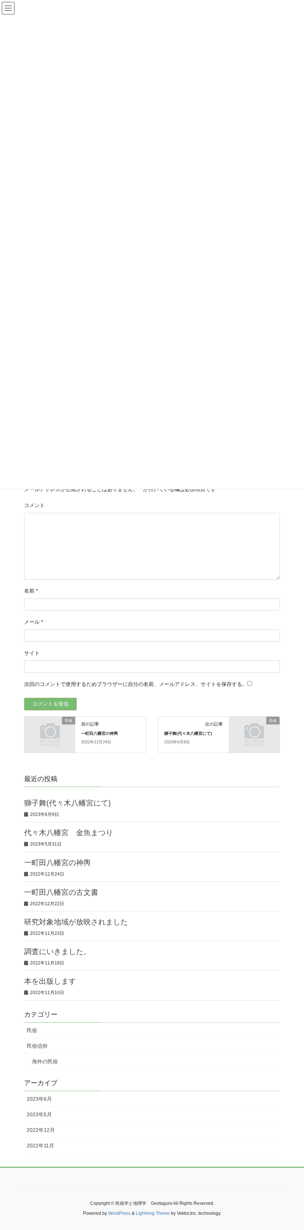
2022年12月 (41, 1130)
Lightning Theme (153, 1213)
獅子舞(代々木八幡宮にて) (188, 733)
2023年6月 (39, 1099)
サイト (32, 653)
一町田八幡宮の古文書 (61, 892)
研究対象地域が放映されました (76, 922)
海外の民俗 (45, 1061)
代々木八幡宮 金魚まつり (68, 833)
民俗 (32, 1030)
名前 (31, 591)
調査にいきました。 (57, 951)
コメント (34, 505)
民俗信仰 (37, 1046)
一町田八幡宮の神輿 (99, 733)
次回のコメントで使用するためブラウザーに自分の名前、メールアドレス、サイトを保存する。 (135, 684)
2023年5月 (39, 1114)
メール (33, 622)
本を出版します (50, 981)
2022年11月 (40, 1146)
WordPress (119, 1213)
